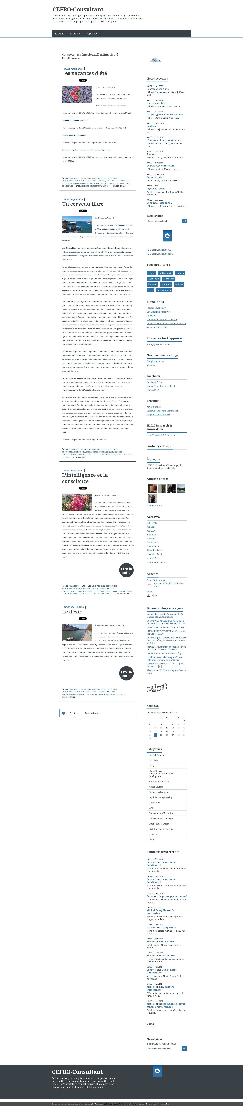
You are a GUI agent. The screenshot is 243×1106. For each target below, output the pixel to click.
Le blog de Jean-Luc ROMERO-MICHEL (166, 641)
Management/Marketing (78, 183)
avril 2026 (151, 534)
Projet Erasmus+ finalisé (158, 414)
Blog (103, 178)
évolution (66, 594)
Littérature (122, 181)
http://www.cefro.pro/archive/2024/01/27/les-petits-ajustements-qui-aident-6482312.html (94, 128)
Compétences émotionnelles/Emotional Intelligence (161, 774)
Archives (75, 33)
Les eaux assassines (156, 653)
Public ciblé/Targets (122, 183)
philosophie (111, 694)
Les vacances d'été (84, 73)
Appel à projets (154, 406)
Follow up (151, 315)
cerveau (81, 594)
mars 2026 (152, 538)
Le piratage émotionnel (161, 165)
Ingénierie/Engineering (160, 797)
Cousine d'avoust (155, 663)
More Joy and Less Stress (159, 344)
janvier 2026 (153, 546)
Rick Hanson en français (161, 829)
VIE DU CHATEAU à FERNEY (163, 649)
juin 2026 (151, 527)
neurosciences (125, 455)
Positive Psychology (156, 307)
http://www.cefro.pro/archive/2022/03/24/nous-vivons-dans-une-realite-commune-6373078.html (96, 113)
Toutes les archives (156, 562)
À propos (92, 33)
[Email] (167, 235)
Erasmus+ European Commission (162, 410)
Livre (64, 183)
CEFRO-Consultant (78, 9)
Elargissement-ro (155, 361)
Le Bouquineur (165, 616)
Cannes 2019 (153, 390)
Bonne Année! (155, 177)
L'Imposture (169, 927)
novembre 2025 (154, 554)
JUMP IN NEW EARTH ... (158, 627)
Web (71, 186)
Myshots (151, 365)
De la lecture (167, 955)
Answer (151, 154)
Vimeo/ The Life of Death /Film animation (166, 323)
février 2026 (153, 542)
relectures (95, 186)
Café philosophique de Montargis (163, 660)
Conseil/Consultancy (108, 181)
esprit (74, 594)
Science (65, 186)
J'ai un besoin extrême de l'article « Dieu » (167, 646)
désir (94, 694)
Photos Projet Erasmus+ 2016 (161, 386)
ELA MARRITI (180, 627)
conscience (105, 591)
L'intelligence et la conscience (85, 478)
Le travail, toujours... (159, 202)
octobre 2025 (153, 558)
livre (150, 290)
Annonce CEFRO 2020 (157, 327)
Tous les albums (154, 505)
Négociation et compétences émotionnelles (166, 1005)
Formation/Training (158, 792)
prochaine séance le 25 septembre (163, 657)
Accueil (59, 33)
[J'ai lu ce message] (240, 1104)
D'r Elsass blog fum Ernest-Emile (166, 671)
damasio (109, 594)
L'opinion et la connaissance (164, 140)
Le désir (72, 611)
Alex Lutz (151, 670)
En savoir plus (163, 1104)
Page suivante (92, 713)
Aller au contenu (9, 2)
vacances (104, 186)
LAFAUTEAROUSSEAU (175, 623)
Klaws (155, 595)
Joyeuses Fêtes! (156, 188)
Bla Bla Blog (175, 653)
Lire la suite (126, 571)
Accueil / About (156, 755)
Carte (150, 1023)
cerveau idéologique (109, 455)
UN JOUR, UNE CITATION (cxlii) (162, 631)
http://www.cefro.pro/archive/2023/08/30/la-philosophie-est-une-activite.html (89, 143)
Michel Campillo (156, 910)
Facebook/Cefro (154, 382)
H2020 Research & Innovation (161, 435)
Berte (150, 896)
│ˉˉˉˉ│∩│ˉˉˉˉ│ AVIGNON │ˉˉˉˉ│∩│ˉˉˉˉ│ (166, 665)
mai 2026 (151, 531)
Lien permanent (71, 178)
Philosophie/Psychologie (101, 183)
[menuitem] (59, 33)
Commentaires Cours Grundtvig (162, 319)
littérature (166, 284)
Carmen (151, 862)
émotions (152, 284)
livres (102, 594)
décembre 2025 (154, 550)
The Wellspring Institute (158, 311)
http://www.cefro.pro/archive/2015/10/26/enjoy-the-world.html (84, 440)
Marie (150, 941)
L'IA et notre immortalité (162, 971)
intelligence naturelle (121, 591)
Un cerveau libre (83, 203)
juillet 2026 (152, 523)
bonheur (101, 694)
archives (85, 186)
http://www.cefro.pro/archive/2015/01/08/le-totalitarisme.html (84, 390)
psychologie (153, 278)
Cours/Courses (156, 786)
